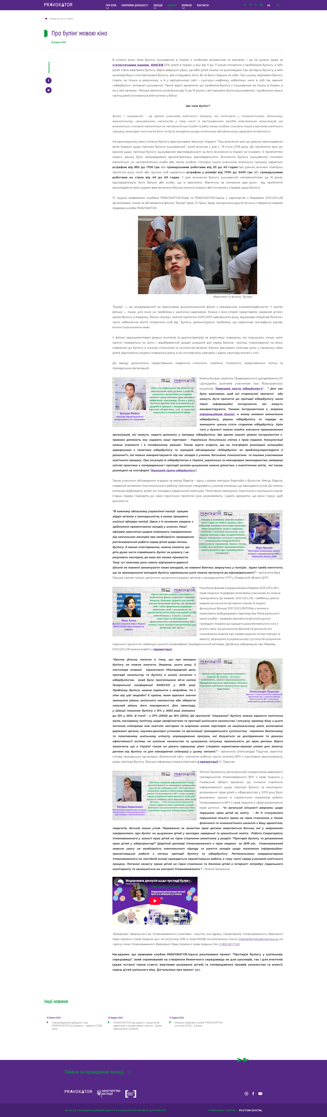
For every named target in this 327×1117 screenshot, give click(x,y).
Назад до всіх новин (61, 18)
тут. (197, 969)
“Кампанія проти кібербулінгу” (239, 388)
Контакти (203, 5)
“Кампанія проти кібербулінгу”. (173, 470)
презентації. (163, 649)
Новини (172, 5)
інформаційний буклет (217, 414)
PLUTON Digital (250, 1110)
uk (268, 5)
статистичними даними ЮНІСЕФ (138, 65)
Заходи (157, 5)
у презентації (207, 761)
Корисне (187, 5)
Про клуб (111, 5)
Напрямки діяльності (134, 5)
